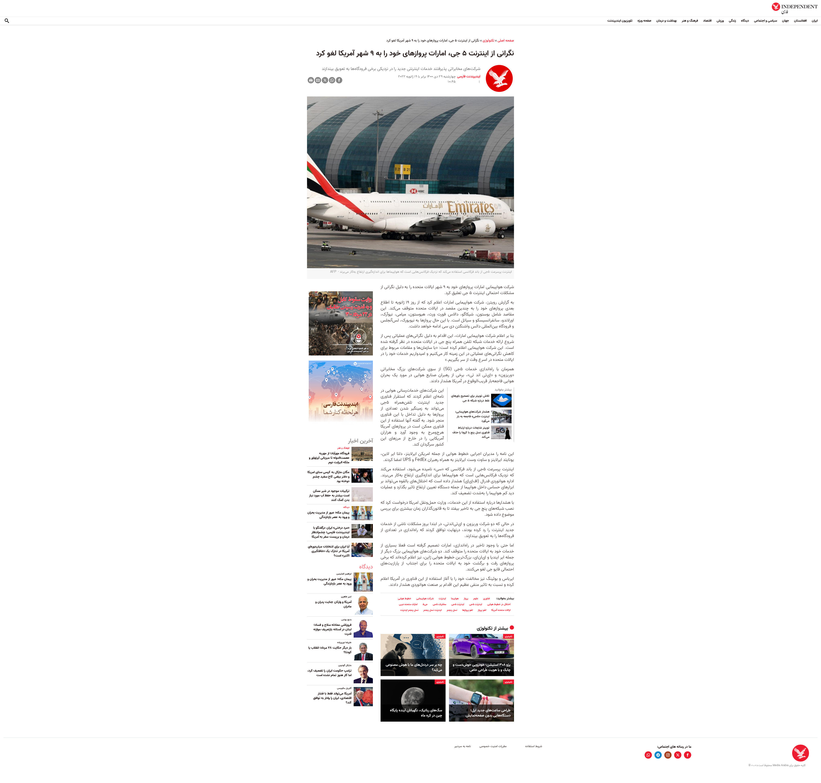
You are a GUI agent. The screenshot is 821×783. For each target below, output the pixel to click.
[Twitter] (325, 80)
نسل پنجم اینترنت (409, 610)
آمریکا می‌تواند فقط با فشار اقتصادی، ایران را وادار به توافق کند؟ (332, 698)
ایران (815, 20)
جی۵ (425, 604)
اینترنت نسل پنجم (433, 610)
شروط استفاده (533, 746)
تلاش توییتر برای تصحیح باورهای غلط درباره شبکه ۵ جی (470, 398)
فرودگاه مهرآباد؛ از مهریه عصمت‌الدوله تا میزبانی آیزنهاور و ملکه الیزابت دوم (329, 458)
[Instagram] (668, 755)
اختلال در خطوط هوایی (499, 604)
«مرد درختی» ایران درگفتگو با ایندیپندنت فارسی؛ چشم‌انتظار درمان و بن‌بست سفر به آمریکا (330, 532)
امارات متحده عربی (408, 604)
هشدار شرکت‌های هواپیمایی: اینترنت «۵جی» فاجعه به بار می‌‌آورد (472, 416)
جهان (785, 20)
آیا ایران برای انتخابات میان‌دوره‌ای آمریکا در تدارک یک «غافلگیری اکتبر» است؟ (328, 551)
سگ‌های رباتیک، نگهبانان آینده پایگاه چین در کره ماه (416, 713)
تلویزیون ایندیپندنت (619, 20)
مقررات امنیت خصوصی (492, 746)
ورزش (720, 20)
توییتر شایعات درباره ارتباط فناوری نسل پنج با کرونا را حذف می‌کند (470, 433)
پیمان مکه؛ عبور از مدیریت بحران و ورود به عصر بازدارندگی (328, 515)
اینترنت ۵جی (475, 604)
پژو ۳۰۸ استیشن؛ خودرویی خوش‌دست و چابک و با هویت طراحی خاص (482, 667)
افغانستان (800, 20)
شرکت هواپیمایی (425, 599)
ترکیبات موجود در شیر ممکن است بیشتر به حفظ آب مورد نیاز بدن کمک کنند (329, 495)
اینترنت (442, 599)
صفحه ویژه (644, 20)
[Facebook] (339, 80)
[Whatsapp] (332, 80)
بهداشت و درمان (666, 20)
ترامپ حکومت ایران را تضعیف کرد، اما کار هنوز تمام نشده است (329, 673)
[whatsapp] (648, 755)
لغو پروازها (467, 610)
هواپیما (455, 599)
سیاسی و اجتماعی (765, 20)
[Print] (311, 80)
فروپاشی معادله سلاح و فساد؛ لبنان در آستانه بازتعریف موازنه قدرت (332, 629)
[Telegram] (658, 755)
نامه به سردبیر (462, 746)
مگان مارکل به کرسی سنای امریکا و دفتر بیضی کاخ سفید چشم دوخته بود (328, 477)
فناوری (486, 599)
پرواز (466, 599)
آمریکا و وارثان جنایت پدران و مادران (333, 604)
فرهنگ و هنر (690, 20)
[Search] (7, 21)
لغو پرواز (482, 610)
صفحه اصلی (506, 40)
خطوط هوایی (404, 599)
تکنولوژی (488, 40)
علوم (475, 599)
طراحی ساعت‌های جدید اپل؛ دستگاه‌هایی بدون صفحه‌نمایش (488, 713)
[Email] (318, 80)
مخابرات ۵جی (439, 604)
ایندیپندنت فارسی (468, 76)
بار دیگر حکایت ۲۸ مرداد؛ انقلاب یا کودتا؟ (329, 650)
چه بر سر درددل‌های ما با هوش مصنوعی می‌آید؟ (414, 667)
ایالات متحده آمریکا (501, 610)
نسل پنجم (452, 610)
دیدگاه (745, 20)
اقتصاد (707, 20)
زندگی (732, 20)
